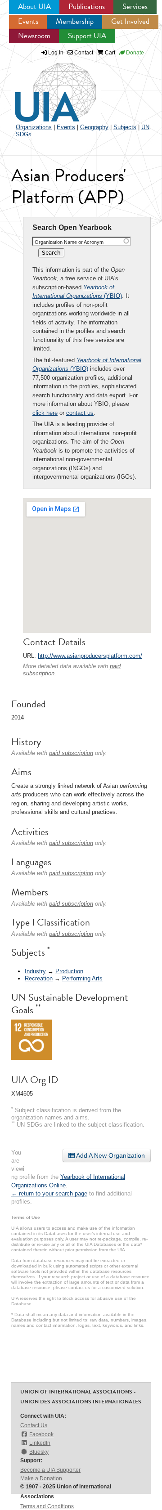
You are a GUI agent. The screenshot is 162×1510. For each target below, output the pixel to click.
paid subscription (71, 753)
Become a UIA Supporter (50, 1470)
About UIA (34, 6)
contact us (80, 412)
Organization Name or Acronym (69, 242)
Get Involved (130, 21)
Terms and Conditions (47, 1506)
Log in (55, 52)
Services (135, 6)
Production (69, 971)
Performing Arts (82, 978)
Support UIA (87, 35)
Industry (35, 971)
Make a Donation (41, 1478)
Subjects (124, 127)
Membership (75, 21)
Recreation (39, 978)
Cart (109, 52)
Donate (134, 52)
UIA (45, 87)
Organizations (34, 127)
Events (28, 21)
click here (45, 412)
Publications (86, 6)
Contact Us (33, 1425)
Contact (83, 52)
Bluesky (39, 1452)
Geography (94, 127)
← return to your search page (49, 1193)
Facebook (41, 1434)
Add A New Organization (110, 1155)
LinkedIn (39, 1443)
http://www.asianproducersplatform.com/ (90, 655)
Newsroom (34, 35)
